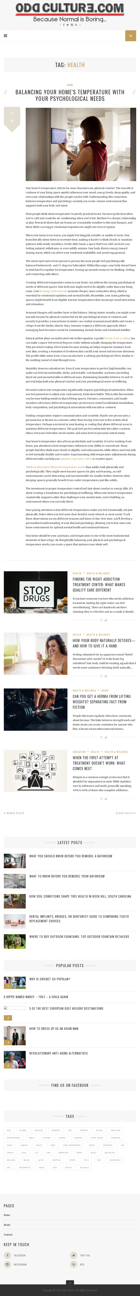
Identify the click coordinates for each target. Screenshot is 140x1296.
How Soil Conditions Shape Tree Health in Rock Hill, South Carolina (80, 896)
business (39, 1130)
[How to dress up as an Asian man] (15, 1028)
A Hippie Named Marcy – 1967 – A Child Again (36, 996)
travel (42, 1167)
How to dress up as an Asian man (53, 1028)
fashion (46, 1137)
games (10, 1145)
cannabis (55, 1130)
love (48, 1152)
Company (84, 1130)
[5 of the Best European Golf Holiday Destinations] (15, 1008)
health (39, 1145)
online (27, 1160)
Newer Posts (15, 813)
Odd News (11, 1160)
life (36, 1152)
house (92, 1145)
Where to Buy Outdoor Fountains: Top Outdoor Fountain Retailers (79, 936)
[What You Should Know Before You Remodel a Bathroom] (15, 856)
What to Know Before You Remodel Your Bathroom (67, 876)
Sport (105, 690)
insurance (108, 1145)
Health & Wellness (98, 573)
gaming (24, 1145)
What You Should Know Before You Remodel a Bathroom (70, 856)
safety (41, 1160)
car (70, 1130)
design (99, 1130)
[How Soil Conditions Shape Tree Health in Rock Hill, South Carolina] (15, 896)
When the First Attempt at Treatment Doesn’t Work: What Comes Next (99, 763)
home (52, 1145)
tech (99, 1160)
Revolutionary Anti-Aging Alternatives (58, 1053)
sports (72, 1160)
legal (24, 1152)
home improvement (72, 1145)
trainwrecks (25, 1167)
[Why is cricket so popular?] (15, 979)
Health (77, 573)
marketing (64, 1152)
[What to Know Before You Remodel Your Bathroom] (15, 876)
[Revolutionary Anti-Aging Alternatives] (15, 1053)
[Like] (12, 113)
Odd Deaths (110, 1152)
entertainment (13, 1137)
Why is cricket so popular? (50, 979)
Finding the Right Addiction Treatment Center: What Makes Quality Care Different (99, 584)
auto (9, 1130)
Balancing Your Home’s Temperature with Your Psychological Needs (70, 95)
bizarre (22, 1130)
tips (9, 1167)
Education (79, 752)
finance (62, 1137)
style (86, 1160)
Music (93, 1152)
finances (78, 1137)
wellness (84, 1167)
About (7, 1225)
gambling (115, 1137)
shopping (56, 1160)
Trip (55, 1167)
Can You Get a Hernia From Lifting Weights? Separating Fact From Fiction (102, 702)
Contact (8, 1234)
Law (122, 1145)
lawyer (10, 1152)
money (80, 1152)
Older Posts (125, 813)
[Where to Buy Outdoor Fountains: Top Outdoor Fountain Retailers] (15, 936)
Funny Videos (97, 1137)
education (115, 1130)
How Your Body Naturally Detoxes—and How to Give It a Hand (104, 643)
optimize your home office (76, 458)
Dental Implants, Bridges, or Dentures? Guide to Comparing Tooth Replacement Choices (79, 918)
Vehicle (68, 1167)
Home (70, 85)
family (32, 1137)
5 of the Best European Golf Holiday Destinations (66, 1008)
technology (114, 1160)
